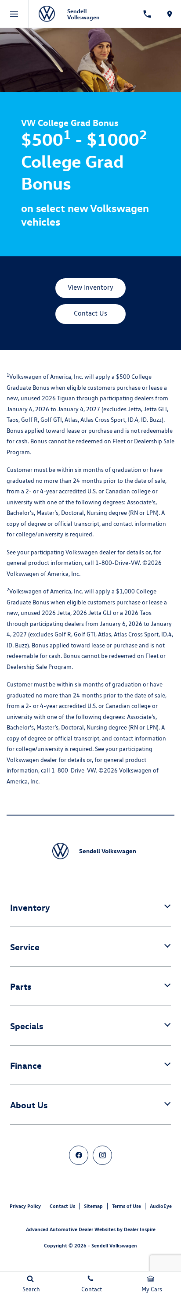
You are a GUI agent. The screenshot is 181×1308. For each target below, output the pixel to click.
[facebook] (78, 1155)
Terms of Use (126, 1206)
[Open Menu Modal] (14, 14)
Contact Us (62, 1206)
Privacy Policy (25, 1206)
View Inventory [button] (90, 287)
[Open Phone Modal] (147, 14)
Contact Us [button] (90, 313)
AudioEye (161, 1206)
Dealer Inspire (140, 1229)
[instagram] (102, 1155)
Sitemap (93, 1206)
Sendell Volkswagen (114, 1245)
